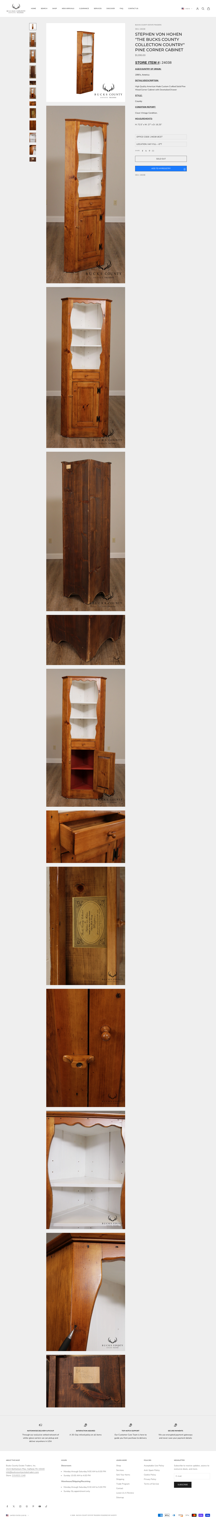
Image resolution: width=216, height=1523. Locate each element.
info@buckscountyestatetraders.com (22, 1472)
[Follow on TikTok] (46, 1506)
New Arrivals (68, 8)
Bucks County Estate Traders (148, 25)
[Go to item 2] (32, 39)
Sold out (161, 159)
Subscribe (183, 1484)
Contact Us (133, 8)
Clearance (84, 8)
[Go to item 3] (32, 56)
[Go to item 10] (32, 137)
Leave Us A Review (125, 1493)
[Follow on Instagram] (20, 1506)
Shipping (120, 1479)
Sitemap (120, 1497)
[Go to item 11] (32, 150)
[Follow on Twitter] (13, 1506)
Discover (110, 8)
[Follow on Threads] (27, 1506)
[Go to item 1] (32, 26)
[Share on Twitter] (146, 151)
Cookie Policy (150, 1474)
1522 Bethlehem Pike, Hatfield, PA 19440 (25, 1469)
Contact (119, 1488)
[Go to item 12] (32, 159)
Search (44, 8)
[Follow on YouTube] (39, 1506)
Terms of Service (151, 1484)
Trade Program (123, 1484)
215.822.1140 (19, 1475)
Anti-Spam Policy (152, 1470)
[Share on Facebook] (143, 151)
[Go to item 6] (32, 93)
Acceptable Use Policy (154, 1465)
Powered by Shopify (108, 1515)
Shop (54, 8)
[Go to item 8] (32, 113)
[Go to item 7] (32, 103)
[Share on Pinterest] (149, 151)
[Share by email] (153, 151)
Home (33, 8)
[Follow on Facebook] (7, 1506)
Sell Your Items (123, 1474)
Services (98, 8)
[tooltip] (184, 169)
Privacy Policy (150, 1479)
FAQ (121, 8)
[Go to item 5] (32, 83)
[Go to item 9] (32, 125)
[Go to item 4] (32, 72)
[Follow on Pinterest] (33, 1506)
